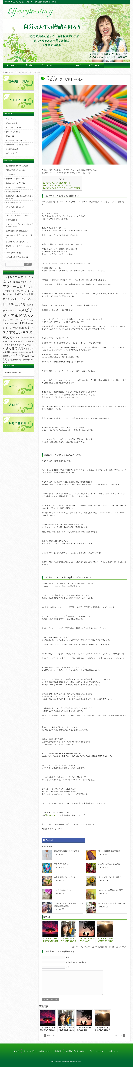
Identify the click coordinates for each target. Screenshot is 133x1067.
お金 (12, 281)
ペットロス (16, 337)
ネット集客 (21, 323)
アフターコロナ (14, 286)
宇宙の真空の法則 (24, 345)
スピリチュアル (15, 72)
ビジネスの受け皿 (16, 328)
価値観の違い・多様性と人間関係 (17, 145)
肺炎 (11, 359)
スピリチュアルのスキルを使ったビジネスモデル (61, 188)
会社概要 (58, 1051)
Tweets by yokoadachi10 (13, 372)
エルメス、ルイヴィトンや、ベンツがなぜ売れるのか (19, 225)
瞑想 (7, 356)
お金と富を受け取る (13, 132)
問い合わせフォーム (52, 815)
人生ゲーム (21, 341)
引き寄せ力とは (11, 220)
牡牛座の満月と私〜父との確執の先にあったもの (19, 197)
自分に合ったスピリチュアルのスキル (57, 185)
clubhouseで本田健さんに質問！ (111, 890)
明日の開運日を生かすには (109, 851)
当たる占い (28, 349)
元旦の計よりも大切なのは (109, 864)
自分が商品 (18, 360)
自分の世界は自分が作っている (17, 242)
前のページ (50, 1035)
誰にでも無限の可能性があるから (111, 903)
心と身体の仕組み (12, 149)
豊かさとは (10, 136)
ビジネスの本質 (11, 123)
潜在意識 (28, 352)
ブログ (78, 65)
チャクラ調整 (9, 323)
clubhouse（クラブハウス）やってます (19, 236)
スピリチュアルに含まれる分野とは (56, 183)
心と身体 (7, 352)
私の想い (29, 65)
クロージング (9, 294)
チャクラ (15, 320)
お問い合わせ (94, 65)
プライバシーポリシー (97, 1051)
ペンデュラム (25, 337)
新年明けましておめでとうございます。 (18, 247)
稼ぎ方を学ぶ (18, 355)
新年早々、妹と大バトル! (15, 179)
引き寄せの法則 (13, 348)
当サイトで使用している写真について (37, 1051)
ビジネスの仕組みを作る (99, 947)
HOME (7, 72)
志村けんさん (16, 352)
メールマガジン (10, 341)
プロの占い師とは (61, 864)
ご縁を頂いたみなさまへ (14, 253)
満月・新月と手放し (13, 153)
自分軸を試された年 (13, 192)
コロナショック (22, 294)
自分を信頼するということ (65, 877)
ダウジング (7, 320)
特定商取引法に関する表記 (75, 1051)
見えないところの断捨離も (15, 187)
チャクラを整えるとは (63, 890)
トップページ (12, 65)
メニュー (63, 65)
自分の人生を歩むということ (16, 140)
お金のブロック (23, 282)
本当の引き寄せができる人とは (17, 257)
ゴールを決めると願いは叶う (110, 877)
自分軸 (26, 360)
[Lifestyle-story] (30, 15)
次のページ (118, 1035)
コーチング (22, 299)
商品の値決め (10, 345)
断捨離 (23, 352)
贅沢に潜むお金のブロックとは (66, 851)
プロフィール (46, 65)
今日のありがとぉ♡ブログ (117, 947)
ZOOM (5, 277)
